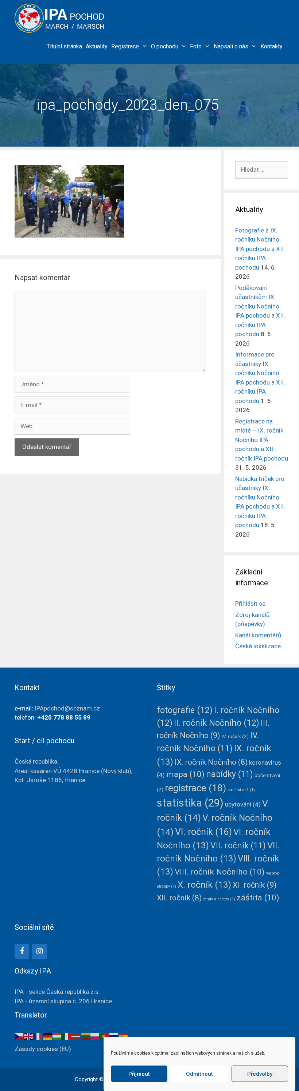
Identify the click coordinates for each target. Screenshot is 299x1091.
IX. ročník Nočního (211, 762)
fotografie (185, 710)
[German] (48, 1035)
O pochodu (164, 46)
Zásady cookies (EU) (43, 1048)
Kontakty (271, 46)
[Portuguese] (104, 1035)
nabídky (229, 774)
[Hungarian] (57, 1035)
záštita (258, 897)
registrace (195, 788)
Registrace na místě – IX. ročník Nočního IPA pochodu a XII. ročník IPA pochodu (261, 440)
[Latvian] (76, 1035)
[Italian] (66, 1035)
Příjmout (139, 1074)
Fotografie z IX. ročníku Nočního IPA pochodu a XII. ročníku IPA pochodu (260, 249)
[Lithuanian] (85, 1035)
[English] (29, 1035)
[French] (38, 1035)
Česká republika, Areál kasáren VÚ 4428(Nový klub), (73, 771)
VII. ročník (238, 846)
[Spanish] (123, 1035)
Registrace (125, 46)
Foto (196, 46)
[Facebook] (22, 951)
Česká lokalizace (258, 646)
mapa (185, 774)
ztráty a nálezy (219, 899)
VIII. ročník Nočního (220, 871)
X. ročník (204, 885)
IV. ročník (235, 736)
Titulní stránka (64, 46)
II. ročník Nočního (216, 723)
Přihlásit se (250, 603)
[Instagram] (39, 951)
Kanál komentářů (258, 635)
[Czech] (19, 1035)
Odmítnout (199, 1074)
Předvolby (259, 1074)
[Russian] (114, 1035)
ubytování (243, 804)
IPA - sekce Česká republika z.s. (57, 991)
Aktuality (97, 46)
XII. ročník (179, 897)
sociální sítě (241, 790)
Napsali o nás (231, 46)
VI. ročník (203, 831)
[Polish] (95, 1035)
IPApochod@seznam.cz (67, 708)
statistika (190, 803)
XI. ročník (255, 884)
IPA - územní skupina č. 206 (63, 1001)
